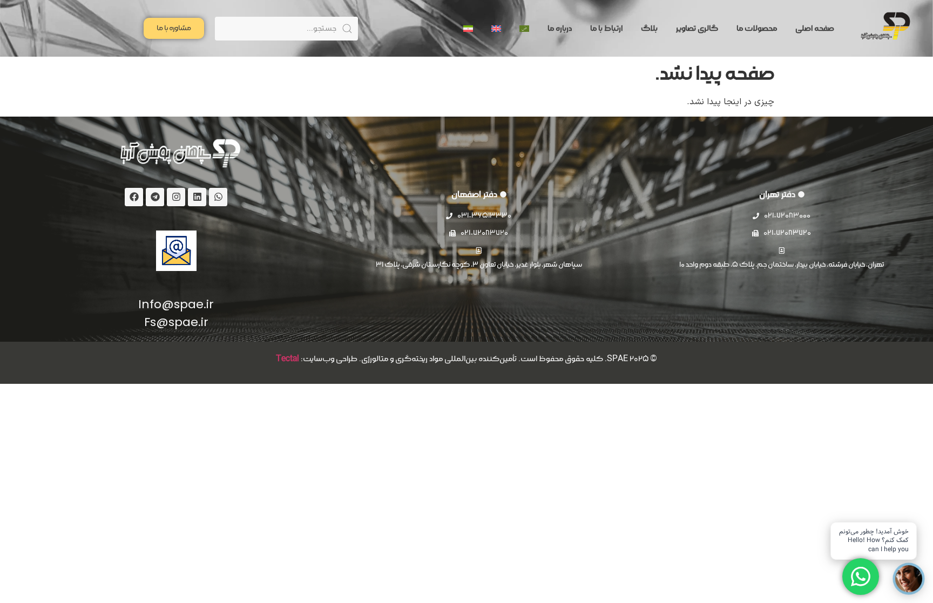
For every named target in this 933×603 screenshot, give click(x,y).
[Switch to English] (496, 28)
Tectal (287, 359)
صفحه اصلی (814, 28)
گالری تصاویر (697, 28)
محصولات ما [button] (756, 28)
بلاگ (649, 28)
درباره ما (559, 28)
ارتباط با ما (606, 28)
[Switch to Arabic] (524, 28)
